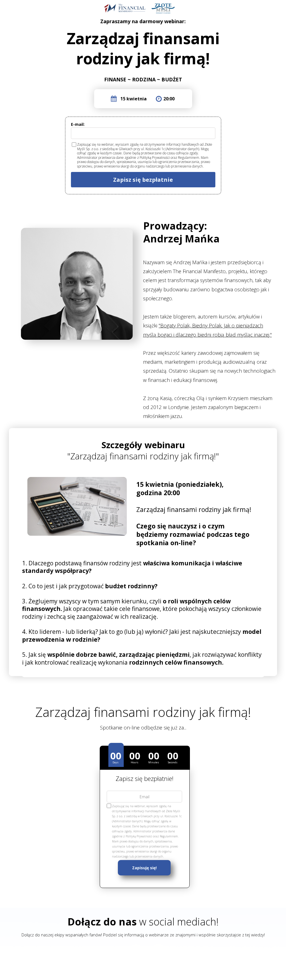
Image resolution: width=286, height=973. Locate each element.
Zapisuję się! (144, 867)
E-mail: (78, 124)
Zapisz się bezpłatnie (143, 179)
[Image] (163, 8)
